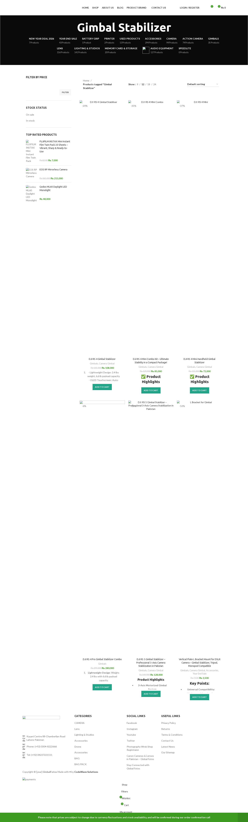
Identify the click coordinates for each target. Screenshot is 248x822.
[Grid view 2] (169, 84)
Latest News (168, 746)
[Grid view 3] (174, 84)
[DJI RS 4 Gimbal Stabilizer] (102, 228)
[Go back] (73, 27)
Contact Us (167, 740)
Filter (65, 92)
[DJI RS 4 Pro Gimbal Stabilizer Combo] (102, 528)
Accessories (212, 670)
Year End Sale (199, 673)
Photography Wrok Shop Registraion (140, 748)
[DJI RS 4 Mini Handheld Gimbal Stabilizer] (199, 228)
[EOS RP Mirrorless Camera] (31, 174)
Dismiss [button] (243, 817)
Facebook (132, 722)
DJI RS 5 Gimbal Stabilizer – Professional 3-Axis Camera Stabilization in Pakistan (150, 662)
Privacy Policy (168, 722)
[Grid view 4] (180, 84)
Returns (165, 728)
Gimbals (94, 363)
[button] (102, 387)
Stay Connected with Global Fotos (138, 767)
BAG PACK (80, 764)
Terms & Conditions (172, 734)
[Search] (204, 7)
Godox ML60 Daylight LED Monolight (53, 188)
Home (86, 80)
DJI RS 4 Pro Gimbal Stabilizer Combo (102, 659)
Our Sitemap (168, 752)
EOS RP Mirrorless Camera (53, 169)
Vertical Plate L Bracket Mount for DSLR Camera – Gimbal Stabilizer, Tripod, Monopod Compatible (199, 662)
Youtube (131, 734)
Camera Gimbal (107, 363)
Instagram (132, 728)
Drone (77, 746)
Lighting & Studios (84, 734)
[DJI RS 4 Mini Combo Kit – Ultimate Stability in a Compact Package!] (151, 228)
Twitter (131, 740)
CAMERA (79, 722)
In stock (30, 120)
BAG (77, 758)
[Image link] (41, 721)
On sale (30, 114)
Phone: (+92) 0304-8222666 (42, 746)
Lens (77, 728)
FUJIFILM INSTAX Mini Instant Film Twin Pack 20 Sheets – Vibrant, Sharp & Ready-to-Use (55, 146)
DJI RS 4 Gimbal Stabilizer (102, 359)
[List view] (164, 84)
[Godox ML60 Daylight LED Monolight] (31, 193)
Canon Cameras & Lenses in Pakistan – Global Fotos (140, 757)
